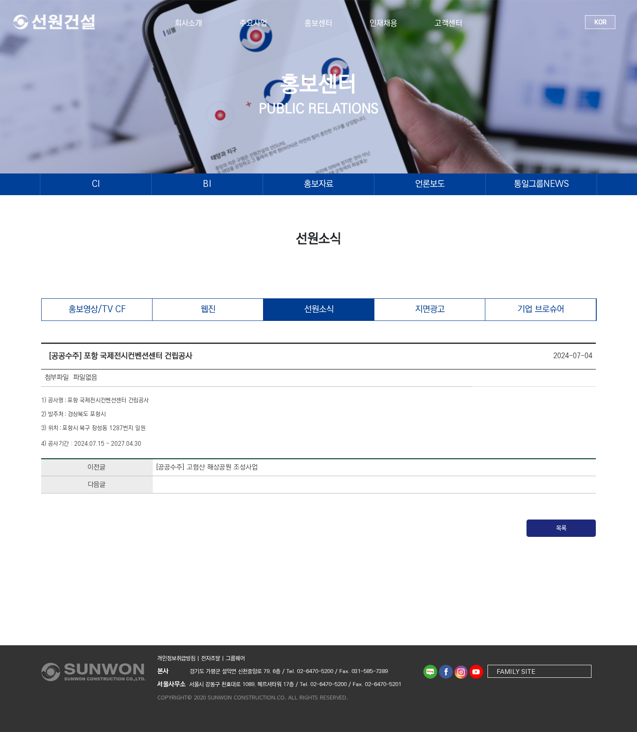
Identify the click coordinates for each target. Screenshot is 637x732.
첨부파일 (57, 378)
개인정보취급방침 (176, 658)
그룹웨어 (235, 658)
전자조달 (210, 658)
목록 (561, 528)
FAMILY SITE (516, 671)
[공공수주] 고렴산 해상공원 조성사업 (207, 467)
